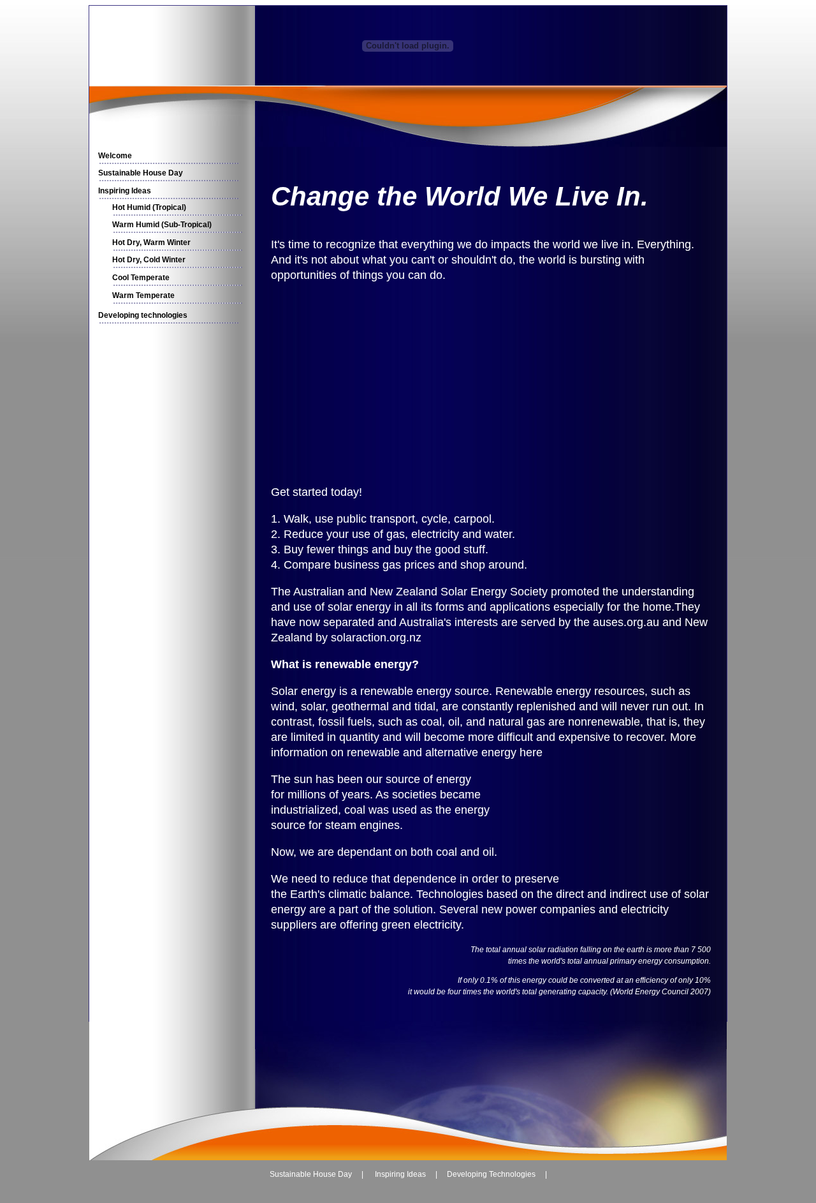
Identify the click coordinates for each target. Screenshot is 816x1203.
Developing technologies (142, 315)
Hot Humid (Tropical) (149, 207)
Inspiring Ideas (124, 190)
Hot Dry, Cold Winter (149, 259)
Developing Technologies (491, 1174)
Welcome (115, 155)
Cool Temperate (141, 277)
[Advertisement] (170, 523)
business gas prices (384, 564)
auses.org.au (626, 622)
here (531, 752)
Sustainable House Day (140, 172)
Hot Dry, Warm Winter (151, 242)
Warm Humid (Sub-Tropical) (162, 224)
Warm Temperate (143, 295)
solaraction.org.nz (376, 637)
